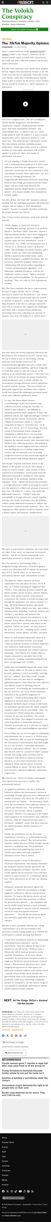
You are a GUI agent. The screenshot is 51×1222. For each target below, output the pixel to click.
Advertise (6, 1166)
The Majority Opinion (25, 43)
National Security (18, 1030)
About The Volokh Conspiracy (23, 29)
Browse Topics (8, 1142)
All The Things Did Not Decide (25, 1002)
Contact (5, 1175)
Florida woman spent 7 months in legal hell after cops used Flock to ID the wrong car (25, 1064)
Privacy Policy (37, 1204)
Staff (4, 1151)
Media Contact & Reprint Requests (15, 1047)
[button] (48, 2)
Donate (5, 1161)
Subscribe (6, 1170)
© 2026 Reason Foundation (11, 1204)
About (4, 1137)
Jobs (4, 1156)
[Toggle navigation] (2, 2)
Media (4, 1180)
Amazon (5, 1184)
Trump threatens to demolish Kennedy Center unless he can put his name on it (23, 1072)
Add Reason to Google (14, 1042)
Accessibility (27, 1204)
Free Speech (7, 39)
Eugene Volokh (7, 47)
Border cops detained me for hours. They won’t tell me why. (23, 1094)
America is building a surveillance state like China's (25, 1079)
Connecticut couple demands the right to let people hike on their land (25, 1086)
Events (5, 1147)
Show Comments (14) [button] (15, 1053)
